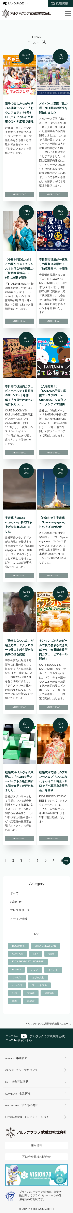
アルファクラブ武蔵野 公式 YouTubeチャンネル (35, 1038)
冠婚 (14, 993)
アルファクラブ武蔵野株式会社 (42, 1023)
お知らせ (15, 901)
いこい (34, 969)
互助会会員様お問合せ (36, 1156)
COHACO (17, 953)
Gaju (51, 953)
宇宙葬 (30, 993)
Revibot (16, 969)
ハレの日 (17, 985)
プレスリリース (20, 910)
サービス (17, 977)
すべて (14, 893)
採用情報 (62, 3)
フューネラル (39, 985)
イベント (53, 969)
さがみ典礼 (38, 977)
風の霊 (30, 1001)
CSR (35, 953)
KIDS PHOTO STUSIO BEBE (28, 961)
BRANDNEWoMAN (45, 945)
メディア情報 (18, 918)
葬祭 (14, 1001)
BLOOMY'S (18, 945)
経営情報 (49, 993)
